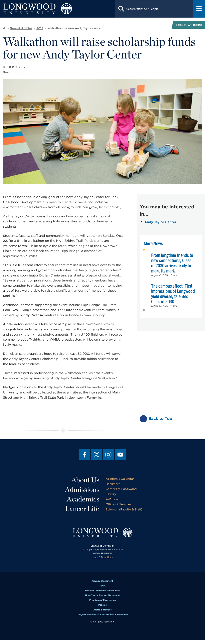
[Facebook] (84, 454)
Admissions (82, 489)
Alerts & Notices (102, 609)
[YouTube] (120, 454)
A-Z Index (113, 499)
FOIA (102, 585)
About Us (85, 480)
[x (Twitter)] (96, 454)
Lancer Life (82, 508)
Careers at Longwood (121, 488)
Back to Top (160, 418)
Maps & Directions (102, 557)
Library (111, 494)
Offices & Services (118, 504)
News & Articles (21, 28)
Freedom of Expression (102, 600)
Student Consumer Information (102, 590)
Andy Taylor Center (160, 222)
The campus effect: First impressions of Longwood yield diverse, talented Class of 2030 (173, 293)
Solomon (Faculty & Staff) (124, 509)
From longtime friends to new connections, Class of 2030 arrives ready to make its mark (172, 262)
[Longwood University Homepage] (41, 9)
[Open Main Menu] (199, 9)
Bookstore (113, 483)
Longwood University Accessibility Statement (102, 614)
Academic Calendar (120, 478)
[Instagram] (108, 454)
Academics (83, 499)
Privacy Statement (102, 581)
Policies (102, 604)
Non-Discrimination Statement (102, 595)
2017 (39, 28)
